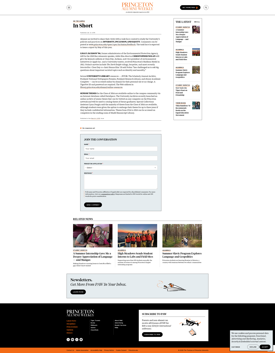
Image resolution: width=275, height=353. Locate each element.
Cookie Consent (121, 350)
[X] (68, 339)
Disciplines (71, 324)
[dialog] (251, 340)
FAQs (116, 327)
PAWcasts (94, 325)
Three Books (181, 103)
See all (197, 22)
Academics (180, 49)
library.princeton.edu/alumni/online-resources (101, 87)
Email (86, 154)
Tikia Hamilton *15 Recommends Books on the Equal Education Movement (183, 110)
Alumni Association (82, 350)
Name (86, 144)
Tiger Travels (95, 320)
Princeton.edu (133, 350)
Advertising (119, 323)
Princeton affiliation (93, 163)
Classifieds (94, 330)
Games (93, 327)
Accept (265, 347)
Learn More (78, 292)
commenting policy (108, 194)
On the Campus (79, 21)
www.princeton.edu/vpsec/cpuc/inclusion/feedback (112, 44)
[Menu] (69, 7)
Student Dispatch (183, 27)
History (70, 333)
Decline (253, 347)
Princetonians (72, 327)
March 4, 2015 (95, 118)
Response (88, 173)
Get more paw (188, 7)
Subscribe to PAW (152, 334)
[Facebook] (72, 339)
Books (93, 323)
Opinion (70, 330)
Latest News (71, 321)
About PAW (118, 320)
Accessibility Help (96, 350)
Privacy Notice (109, 350)
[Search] (206, 7)
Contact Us (70, 350)
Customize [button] (235, 347)
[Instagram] (77, 339)
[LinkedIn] (81, 339)
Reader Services (120, 325)
